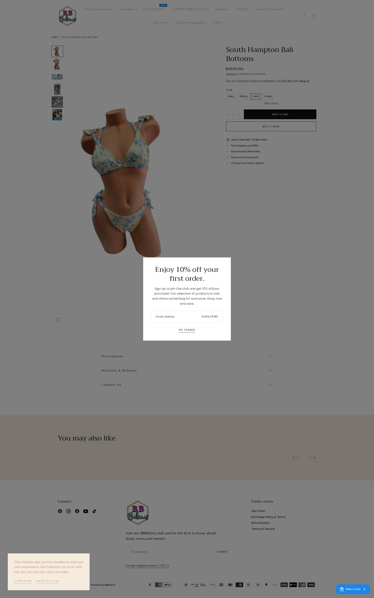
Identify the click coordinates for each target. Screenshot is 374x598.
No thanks (187, 329)
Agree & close (47, 581)
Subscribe (210, 316)
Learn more (23, 581)
